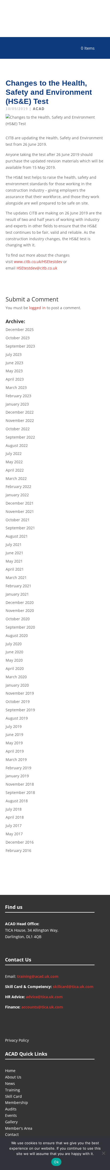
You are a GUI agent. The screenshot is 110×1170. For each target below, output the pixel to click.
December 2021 (20, 503)
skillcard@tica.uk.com (73, 986)
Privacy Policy (17, 1040)
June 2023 (14, 362)
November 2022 (20, 420)
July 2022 (14, 453)
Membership (16, 1102)
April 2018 (15, 817)
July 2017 (14, 825)
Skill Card (13, 1096)
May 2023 (14, 370)
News (10, 1083)
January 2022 (17, 494)
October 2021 (18, 519)
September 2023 (20, 346)
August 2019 (17, 718)
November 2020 (20, 610)
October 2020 (18, 618)
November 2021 (20, 511)
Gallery (11, 1121)
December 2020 (20, 602)
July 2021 (14, 544)
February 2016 (18, 850)
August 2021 (17, 536)
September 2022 (20, 437)
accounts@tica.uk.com (42, 1006)
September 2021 (20, 527)
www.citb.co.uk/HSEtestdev (38, 261)
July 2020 (14, 643)
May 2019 (14, 742)
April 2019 (15, 751)
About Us (13, 1077)
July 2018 (14, 809)
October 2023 (18, 337)
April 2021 (15, 569)
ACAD (39, 109)
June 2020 (14, 651)
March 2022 (16, 478)
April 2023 (15, 379)
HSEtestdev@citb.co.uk (37, 268)
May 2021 (14, 561)
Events (11, 1115)
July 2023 (14, 354)
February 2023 (18, 395)
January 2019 (17, 775)
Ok (56, 1162)
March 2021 (16, 577)
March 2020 (16, 676)
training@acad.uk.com (37, 976)
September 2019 (20, 709)
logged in (37, 307)
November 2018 (20, 784)
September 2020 (20, 627)
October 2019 (18, 701)
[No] (103, 1153)
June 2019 (14, 734)
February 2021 (18, 585)
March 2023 (16, 387)
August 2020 (17, 635)
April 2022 (15, 470)
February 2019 (18, 767)
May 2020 (14, 660)
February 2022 (18, 486)
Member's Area (18, 1128)
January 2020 (17, 685)
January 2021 (17, 594)
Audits (11, 1108)
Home (10, 1070)
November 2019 (20, 693)
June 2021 (14, 552)
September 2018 (20, 792)
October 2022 (18, 428)
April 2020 (15, 668)
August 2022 (17, 445)
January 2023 (17, 404)
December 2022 (20, 412)
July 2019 (14, 726)
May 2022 (14, 461)
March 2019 (16, 759)
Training (12, 1089)
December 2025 (20, 329)
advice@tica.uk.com (44, 996)
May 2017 (14, 833)
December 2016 (20, 842)
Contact (12, 1134)
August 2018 (17, 800)
